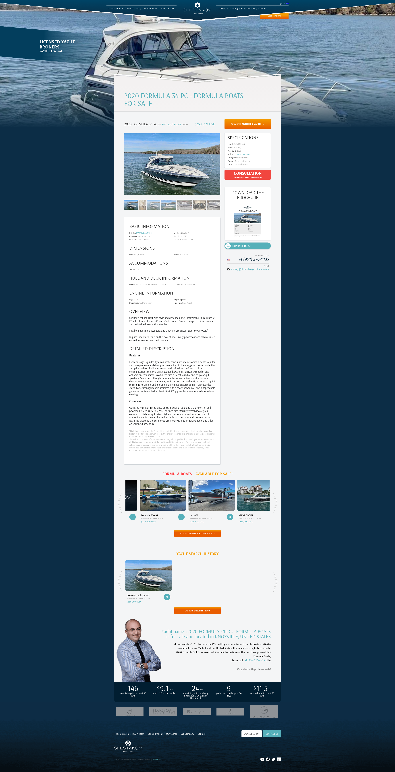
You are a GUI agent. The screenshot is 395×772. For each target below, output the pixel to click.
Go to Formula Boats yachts (197, 533)
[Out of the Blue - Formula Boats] (265, 517)
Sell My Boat (274, 15)
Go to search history (197, 610)
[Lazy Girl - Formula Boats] (167, 517)
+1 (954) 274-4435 (254, 259)
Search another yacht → (247, 124)
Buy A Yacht (138, 733)
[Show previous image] (133, 164)
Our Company (187, 733)
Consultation (251, 733)
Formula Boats (171, 124)
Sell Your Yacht (155, 733)
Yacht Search (122, 733)
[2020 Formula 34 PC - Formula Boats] (167, 597)
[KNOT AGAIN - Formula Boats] (216, 517)
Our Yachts (171, 733)
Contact (201, 733)
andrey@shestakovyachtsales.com (250, 269)
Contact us (272, 733)
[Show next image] (211, 164)
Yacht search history (198, 553)
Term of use (156, 760)
